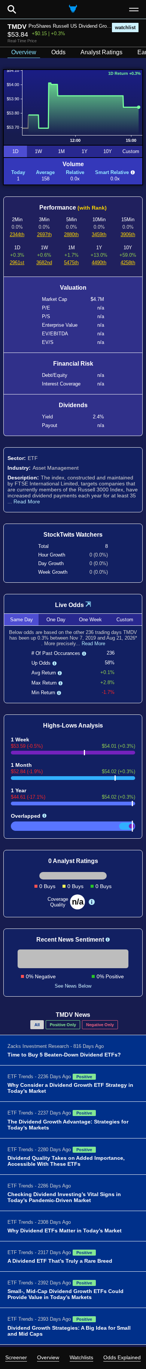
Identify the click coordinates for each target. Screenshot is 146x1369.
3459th (99, 234)
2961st (17, 262)
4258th (128, 262)
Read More (26, 501)
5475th (71, 262)
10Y (107, 151)
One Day (56, 619)
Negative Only (100, 1024)
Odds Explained (122, 1357)
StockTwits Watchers (73, 534)
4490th (99, 262)
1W (38, 151)
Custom (130, 151)
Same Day (21, 619)
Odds (58, 52)
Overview (48, 1357)
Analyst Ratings (101, 52)
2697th (44, 234)
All (37, 1024)
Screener (16, 1357)
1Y (85, 151)
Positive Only (63, 1024)
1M (61, 151)
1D (15, 151)
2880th (71, 234)
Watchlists (81, 1357)
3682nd (44, 262)
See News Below (73, 986)
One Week (90, 619)
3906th (128, 234)
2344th (17, 234)
